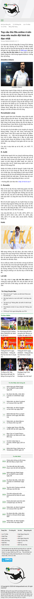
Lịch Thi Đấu (26, 24)
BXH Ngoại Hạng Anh (23, 538)
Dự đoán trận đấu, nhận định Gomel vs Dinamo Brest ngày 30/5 (16, 515)
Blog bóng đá (27, 530)
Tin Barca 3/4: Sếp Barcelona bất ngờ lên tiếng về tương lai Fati (8, 374)
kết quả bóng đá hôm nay (23, 591)
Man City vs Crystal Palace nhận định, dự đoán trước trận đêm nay (16, 435)
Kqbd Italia (4, 538)
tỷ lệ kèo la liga (24, 592)
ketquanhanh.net (21, 586)
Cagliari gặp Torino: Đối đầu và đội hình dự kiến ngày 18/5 (16, 428)
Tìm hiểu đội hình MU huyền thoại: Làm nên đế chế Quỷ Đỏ (16, 467)
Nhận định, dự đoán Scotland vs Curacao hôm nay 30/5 (16, 402)
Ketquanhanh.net (6, 548)
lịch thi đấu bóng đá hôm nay (10, 592)
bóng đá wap (10, 591)
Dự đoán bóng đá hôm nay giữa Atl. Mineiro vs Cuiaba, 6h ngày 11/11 (25, 333)
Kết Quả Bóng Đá (6, 24)
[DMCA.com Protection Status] (7, 561)
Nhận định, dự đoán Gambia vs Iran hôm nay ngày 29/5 (15, 408)
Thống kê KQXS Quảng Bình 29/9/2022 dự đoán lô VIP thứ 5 (8, 333)
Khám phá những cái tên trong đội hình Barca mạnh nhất (16, 461)
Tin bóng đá (12, 530)
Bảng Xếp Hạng (13, 26)
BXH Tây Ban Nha (22, 544)
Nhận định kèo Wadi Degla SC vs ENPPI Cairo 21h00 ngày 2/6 (15, 388)
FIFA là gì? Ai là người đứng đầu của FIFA (15, 311)
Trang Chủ (4, 530)
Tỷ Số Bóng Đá (17, 24)
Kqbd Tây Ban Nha (22, 540)
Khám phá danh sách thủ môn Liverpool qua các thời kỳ (16, 501)
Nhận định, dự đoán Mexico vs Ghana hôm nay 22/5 (15, 422)
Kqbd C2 (20, 542)
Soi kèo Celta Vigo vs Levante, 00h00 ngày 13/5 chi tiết (16, 442)
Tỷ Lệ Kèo (4, 26)
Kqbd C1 (20, 536)
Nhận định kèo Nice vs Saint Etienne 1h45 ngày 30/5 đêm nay (15, 415)
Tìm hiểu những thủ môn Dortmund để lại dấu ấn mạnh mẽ (16, 495)
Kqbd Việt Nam (5, 544)
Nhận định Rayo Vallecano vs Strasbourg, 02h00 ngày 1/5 (16, 449)
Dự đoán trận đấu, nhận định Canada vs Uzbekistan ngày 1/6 (15, 395)
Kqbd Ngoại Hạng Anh (23, 534)
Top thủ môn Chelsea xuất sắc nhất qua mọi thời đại (16, 488)
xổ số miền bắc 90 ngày (22, 594)
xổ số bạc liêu (19, 595)
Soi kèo (20, 530)
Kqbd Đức (4, 542)
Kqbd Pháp (4, 536)
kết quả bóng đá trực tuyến (17, 597)
